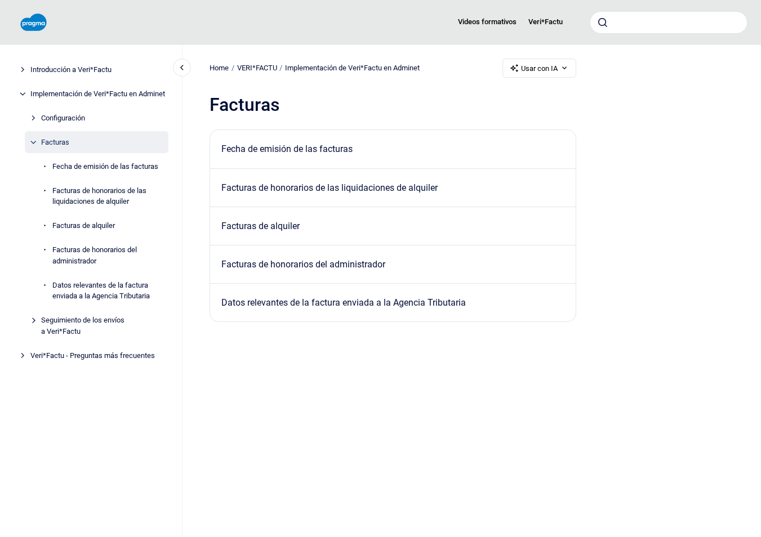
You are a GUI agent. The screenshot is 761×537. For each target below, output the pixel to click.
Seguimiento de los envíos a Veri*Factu (82, 325)
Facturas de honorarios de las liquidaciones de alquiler (99, 196)
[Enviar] (603, 23)
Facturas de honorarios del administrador (94, 255)
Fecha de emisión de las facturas (105, 166)
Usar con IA (539, 68)
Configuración (63, 118)
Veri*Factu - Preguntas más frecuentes (92, 355)
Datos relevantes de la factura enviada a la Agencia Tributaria (101, 291)
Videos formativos (487, 21)
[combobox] (668, 22)
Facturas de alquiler (83, 225)
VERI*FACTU (257, 68)
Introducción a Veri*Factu (71, 69)
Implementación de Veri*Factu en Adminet (97, 94)
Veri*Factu (545, 21)
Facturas (55, 142)
